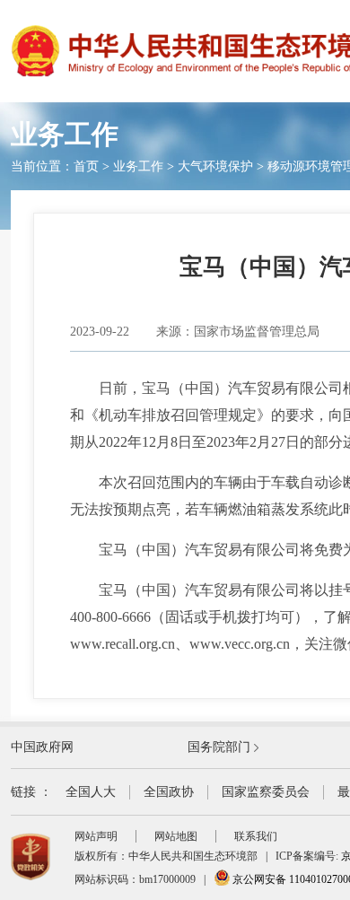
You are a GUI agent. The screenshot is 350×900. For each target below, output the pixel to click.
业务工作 (138, 166)
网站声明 (96, 836)
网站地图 (175, 836)
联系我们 (255, 836)
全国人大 (91, 792)
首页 (86, 166)
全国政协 (169, 792)
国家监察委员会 (266, 792)
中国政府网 (42, 747)
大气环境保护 (215, 166)
